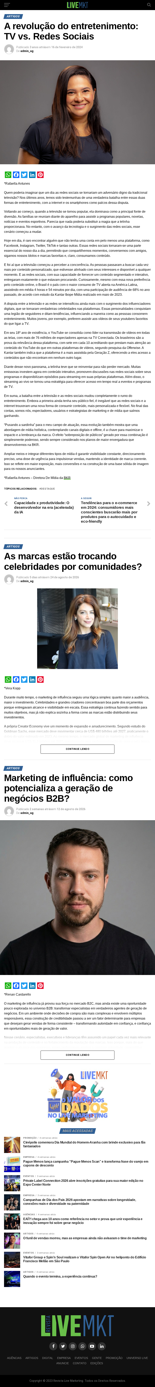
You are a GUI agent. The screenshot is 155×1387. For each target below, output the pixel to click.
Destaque (48, 489)
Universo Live (137, 1358)
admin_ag (27, 51)
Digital (47, 1358)
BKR (67, 478)
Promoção (114, 1358)
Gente (97, 1358)
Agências (14, 1358)
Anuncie (62, 1363)
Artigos (31, 1358)
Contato (79, 1363)
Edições (96, 1363)
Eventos (81, 1358)
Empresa (64, 1358)
